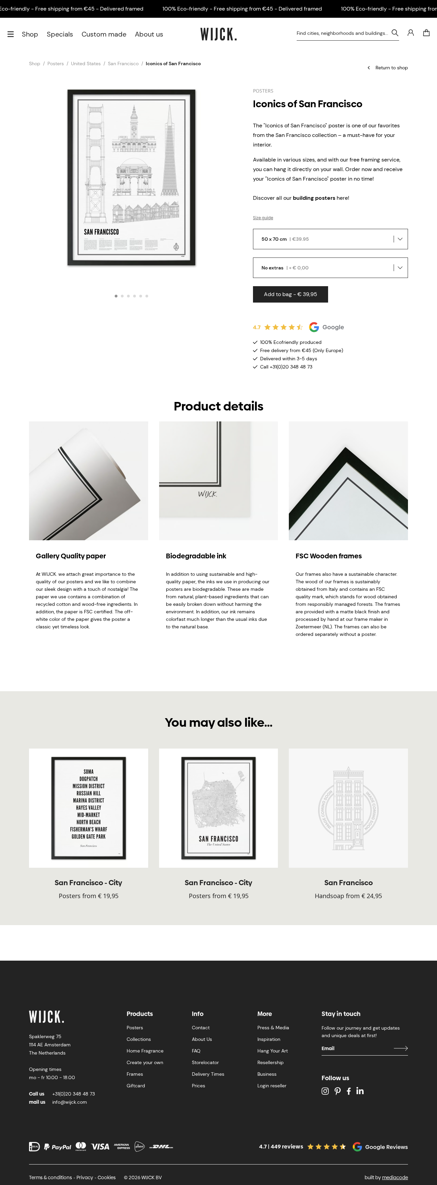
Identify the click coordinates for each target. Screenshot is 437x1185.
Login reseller (271, 1086)
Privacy (84, 1177)
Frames (135, 1074)
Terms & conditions (50, 1177)
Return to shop (392, 68)
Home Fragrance (145, 1051)
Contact (201, 1027)
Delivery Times (208, 1074)
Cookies (107, 1177)
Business (267, 1074)
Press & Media (273, 1027)
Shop (30, 34)
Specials (60, 34)
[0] (426, 33)
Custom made (104, 34)
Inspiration (268, 1039)
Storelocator (205, 1062)
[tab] (116, 296)
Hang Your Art (272, 1051)
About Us (202, 1039)
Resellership (270, 1062)
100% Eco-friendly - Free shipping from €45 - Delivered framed (242, 8)
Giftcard (136, 1086)
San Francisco (123, 63)
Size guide (263, 218)
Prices (198, 1086)
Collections (139, 1039)
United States (86, 63)
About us (149, 34)
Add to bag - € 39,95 (290, 294)
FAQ (196, 1051)
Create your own (145, 1062)
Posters (55, 63)
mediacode (395, 1177)
